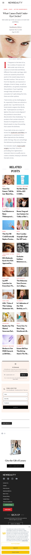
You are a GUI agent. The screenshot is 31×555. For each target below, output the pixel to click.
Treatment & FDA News (8, 254)
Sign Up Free (15, 523)
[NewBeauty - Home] (15, 2)
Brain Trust (5, 493)
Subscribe (7, 509)
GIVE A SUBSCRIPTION (15, 466)
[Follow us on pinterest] (8, 479)
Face (10, 9)
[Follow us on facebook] (4, 479)
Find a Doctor (6, 488)
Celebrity (5, 209)
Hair (18, 231)
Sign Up (23, 374)
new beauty (7, 423)
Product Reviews (22, 186)
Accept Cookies (15, 552)
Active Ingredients (20, 9)
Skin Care (5, 278)
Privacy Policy (6, 496)
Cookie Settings (8, 504)
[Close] (29, 527)
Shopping (5, 323)
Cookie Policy (6, 499)
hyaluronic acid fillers (18, 132)
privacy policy (15, 379)
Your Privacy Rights (15, 543)
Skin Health (21, 278)
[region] (15, 540)
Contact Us (5, 483)
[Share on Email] (4, 433)
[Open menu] (3, 2)
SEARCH (15, 407)
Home (5, 9)
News (4, 231)
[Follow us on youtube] (16, 479)
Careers (5, 485)
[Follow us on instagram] (12, 479)
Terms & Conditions (7, 501)
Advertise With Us (7, 491)
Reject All (15, 548)
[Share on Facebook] (2, 433)
